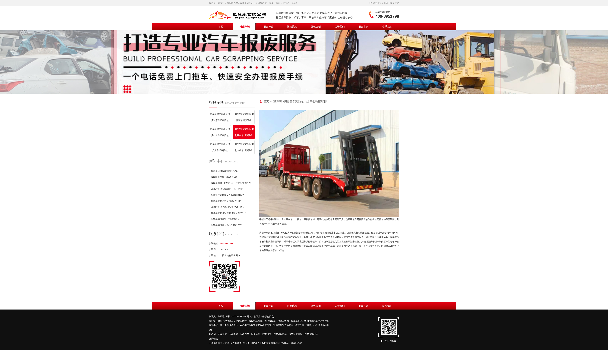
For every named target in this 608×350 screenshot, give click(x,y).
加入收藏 (383, 3)
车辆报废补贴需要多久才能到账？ (227, 195)
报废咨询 (363, 26)
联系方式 (394, 3)
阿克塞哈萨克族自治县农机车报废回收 (244, 147)
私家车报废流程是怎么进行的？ (226, 201)
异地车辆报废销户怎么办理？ (225, 219)
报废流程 (292, 26)
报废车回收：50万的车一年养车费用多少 (231, 183)
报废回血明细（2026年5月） (225, 177)
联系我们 (387, 26)
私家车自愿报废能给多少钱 (224, 171)
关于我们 (340, 26)
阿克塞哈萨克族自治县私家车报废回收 (220, 117)
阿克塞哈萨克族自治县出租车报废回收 (220, 132)
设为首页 (373, 3)
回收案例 (316, 26)
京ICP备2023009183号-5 (237, 343)
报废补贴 (268, 26)
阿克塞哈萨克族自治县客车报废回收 (244, 117)
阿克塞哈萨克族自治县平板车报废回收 (244, 132)
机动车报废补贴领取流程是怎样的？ (228, 213)
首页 (220, 26)
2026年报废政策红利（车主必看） (228, 189)
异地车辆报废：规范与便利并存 (226, 225)
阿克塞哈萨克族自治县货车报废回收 (220, 147)
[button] (301, 89)
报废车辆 (245, 26)
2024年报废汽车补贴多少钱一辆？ (228, 207)
